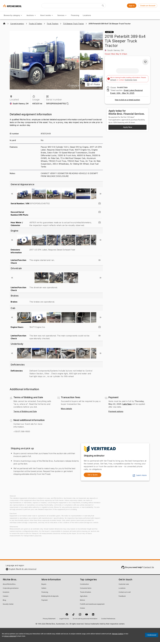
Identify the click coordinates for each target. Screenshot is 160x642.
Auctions (30, 15)
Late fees (127, 404)
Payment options (115, 411)
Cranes (82, 608)
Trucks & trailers (85, 592)
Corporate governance (11, 588)
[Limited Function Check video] (99, 260)
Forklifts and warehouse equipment (92, 604)
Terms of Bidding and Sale (25, 411)
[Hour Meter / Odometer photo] (99, 222)
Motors (82, 600)
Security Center (8, 604)
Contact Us (148, 567)
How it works (45, 15)
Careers (5, 596)
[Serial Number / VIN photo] (99, 203)
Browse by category (12, 15)
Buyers (43, 584)
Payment (44, 600)
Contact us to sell (125, 592)
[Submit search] (103, 5)
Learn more (141, 475)
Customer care (124, 584)
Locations (87, 15)
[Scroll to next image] (100, 193)
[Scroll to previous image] (12, 193)
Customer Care (131, 80)
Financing (75, 15)
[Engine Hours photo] (99, 327)
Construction (84, 584)
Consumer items (85, 588)
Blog (4, 600)
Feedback (122, 596)
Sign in (131, 6)
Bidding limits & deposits (50, 596)
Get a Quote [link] (93, 475)
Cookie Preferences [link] (108, 619)
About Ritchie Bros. (9, 584)
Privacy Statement (49, 619)
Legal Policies (64, 619)
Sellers (43, 588)
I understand (151, 635)
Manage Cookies (117, 634)
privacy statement (10, 636)
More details (66, 408)
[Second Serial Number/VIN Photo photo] (99, 212)
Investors (6, 592)
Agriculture (83, 596)
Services (60, 15)
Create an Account (147, 6)
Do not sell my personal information (85, 619)
